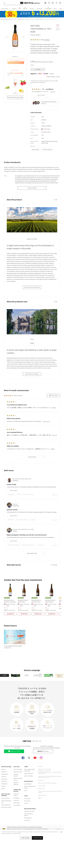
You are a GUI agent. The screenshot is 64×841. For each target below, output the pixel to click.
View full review (13, 490)
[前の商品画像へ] (7, 37)
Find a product (5, 8)
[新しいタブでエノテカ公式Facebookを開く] (23, 757)
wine (15, 19)
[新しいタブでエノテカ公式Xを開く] (29, 757)
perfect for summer (12, 510)
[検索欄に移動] (4, 3)
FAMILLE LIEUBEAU (39, 19)
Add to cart (11, 613)
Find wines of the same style (15, 97)
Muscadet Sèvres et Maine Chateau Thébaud (50, 602)
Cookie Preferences (42, 795)
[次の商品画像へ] (23, 37)
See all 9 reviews (41, 95)
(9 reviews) (47, 39)
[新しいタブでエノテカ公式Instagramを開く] (41, 757)
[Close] (61, 832)
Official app (45, 751)
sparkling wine (21, 19)
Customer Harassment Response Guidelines (47, 783)
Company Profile (41, 788)
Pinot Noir (45, 132)
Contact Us (40, 766)
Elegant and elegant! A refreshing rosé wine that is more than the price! (27, 535)
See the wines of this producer (32, 287)
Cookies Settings (25, 838)
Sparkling (43, 119)
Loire (32, 19)
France (27, 19)
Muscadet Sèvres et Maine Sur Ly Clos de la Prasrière (10, 602)
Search (21, 2)
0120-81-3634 (48, 769)
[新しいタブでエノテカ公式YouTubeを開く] (35, 757)
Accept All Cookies (37, 838)
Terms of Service (41, 785)
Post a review (54, 395)
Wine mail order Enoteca (6, 19)
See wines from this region (32, 374)
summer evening (11, 484)
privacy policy (40, 780)
